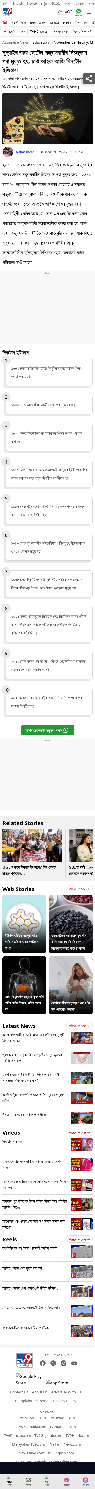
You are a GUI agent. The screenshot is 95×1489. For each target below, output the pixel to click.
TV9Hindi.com (77, 1435)
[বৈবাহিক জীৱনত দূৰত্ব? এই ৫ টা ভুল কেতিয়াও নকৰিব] (71, 959)
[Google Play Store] (30, 1379)
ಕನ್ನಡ (44, 3)
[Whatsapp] (78, 12)
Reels (9, 1239)
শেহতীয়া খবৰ (18, 22)
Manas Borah (25, 152)
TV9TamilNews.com (64, 1444)
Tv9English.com (61, 1452)
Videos (11, 1132)
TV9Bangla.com (62, 1426)
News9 (32, 3)
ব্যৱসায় (66, 22)
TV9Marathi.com (32, 1417)
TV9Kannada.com (31, 1426)
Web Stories (18, 888)
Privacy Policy (64, 1400)
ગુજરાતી (80, 3)
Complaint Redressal (32, 1400)
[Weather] (61, 12)
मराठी (67, 3)
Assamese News (15, 42)
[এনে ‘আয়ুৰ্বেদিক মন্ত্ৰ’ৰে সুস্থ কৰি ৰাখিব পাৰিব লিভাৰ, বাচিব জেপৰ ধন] (24, 959)
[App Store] (60, 1384)
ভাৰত (42, 22)
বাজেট (11, 31)
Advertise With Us (66, 1391)
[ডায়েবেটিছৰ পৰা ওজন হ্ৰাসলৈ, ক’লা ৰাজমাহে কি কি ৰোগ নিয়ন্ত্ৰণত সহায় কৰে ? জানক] (71, 898)
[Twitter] (53, 1363)
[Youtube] (74, 1363)
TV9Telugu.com (62, 1417)
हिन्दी (5, 3)
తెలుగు (55, 3)
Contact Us (19, 1391)
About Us (40, 1391)
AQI (68, 12)
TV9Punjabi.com (17, 1435)
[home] (5, 22)
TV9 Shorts (38, 31)
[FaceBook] (43, 1363)
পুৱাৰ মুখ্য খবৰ (60, 31)
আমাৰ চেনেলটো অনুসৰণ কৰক (43, 730)
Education (41, 42)
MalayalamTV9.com (28, 1444)
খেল (86, 22)
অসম (32, 22)
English (18, 3)
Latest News (19, 1025)
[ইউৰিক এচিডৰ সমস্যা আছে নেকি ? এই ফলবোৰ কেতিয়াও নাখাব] (24, 898)
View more (77, 889)
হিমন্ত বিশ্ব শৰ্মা (82, 31)
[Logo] (7, 12)
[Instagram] (63, 1363)
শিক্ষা (78, 22)
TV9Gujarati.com (48, 1435)
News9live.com (31, 1452)
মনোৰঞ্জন (53, 22)
